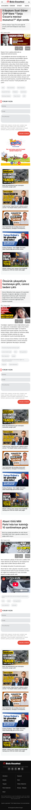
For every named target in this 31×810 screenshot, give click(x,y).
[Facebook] (9, 768)
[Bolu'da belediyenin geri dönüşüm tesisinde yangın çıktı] (15, 176)
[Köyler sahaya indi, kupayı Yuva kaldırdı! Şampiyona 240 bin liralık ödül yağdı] (15, 259)
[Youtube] (19, 768)
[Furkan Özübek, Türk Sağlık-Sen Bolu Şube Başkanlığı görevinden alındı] (15, 238)
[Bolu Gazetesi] (15, 763)
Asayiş (27, 5)
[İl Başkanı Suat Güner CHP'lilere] (15, 1)
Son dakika (4, 5)
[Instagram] (12, 768)
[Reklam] (15, 165)
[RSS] (22, 768)
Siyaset (19, 5)
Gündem (12, 5)
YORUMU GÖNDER (24, 133)
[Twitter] (15, 768)
